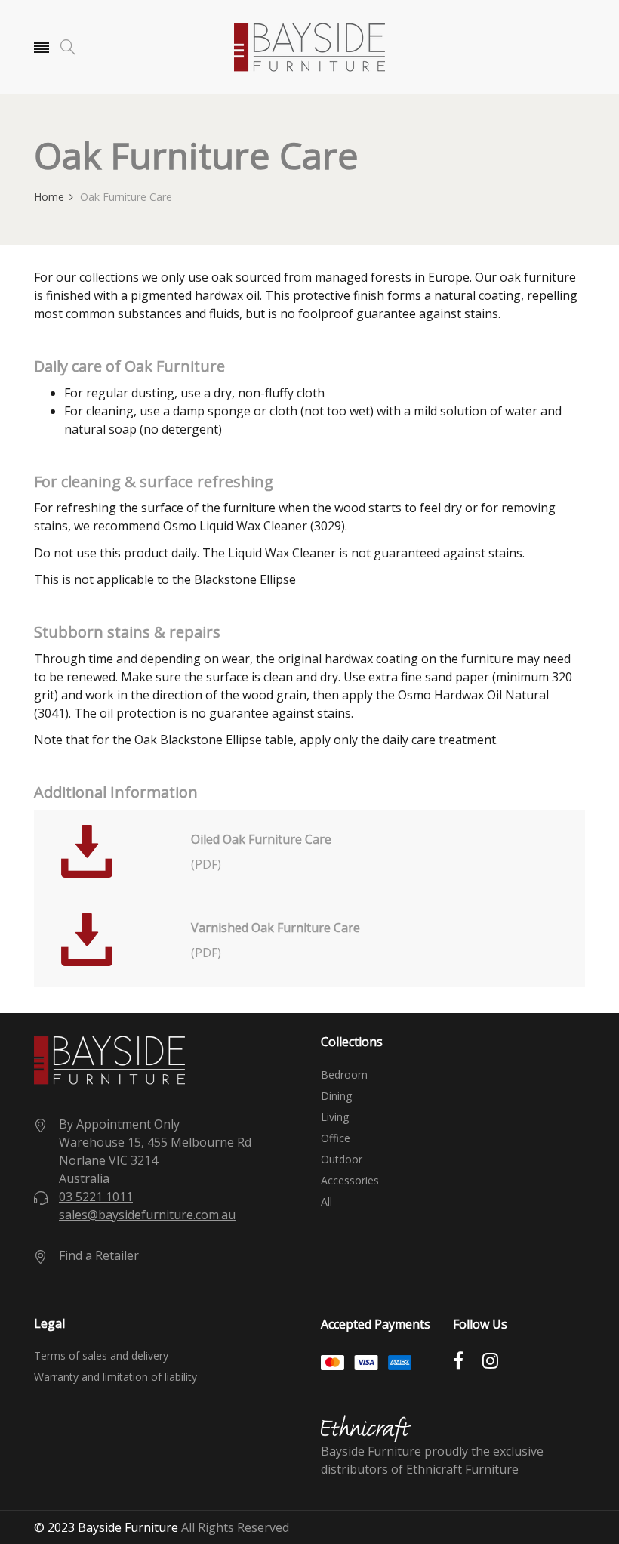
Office (335, 1138)
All (326, 1202)
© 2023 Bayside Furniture (106, 1527)
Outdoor (341, 1159)
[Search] (67, 47)
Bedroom (344, 1075)
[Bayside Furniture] (309, 47)
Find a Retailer (99, 1255)
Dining (336, 1096)
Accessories (350, 1180)
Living (335, 1117)
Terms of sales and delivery (101, 1356)
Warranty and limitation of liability (115, 1377)
